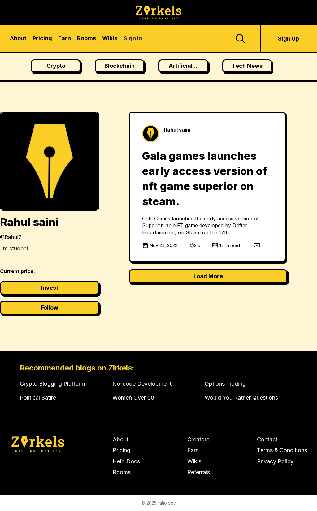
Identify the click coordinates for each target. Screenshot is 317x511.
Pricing (121, 450)
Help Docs (126, 461)
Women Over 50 (133, 397)
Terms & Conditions (282, 450)
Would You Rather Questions (241, 397)
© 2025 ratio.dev (158, 502)
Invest (49, 287)
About (120, 439)
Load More (208, 276)
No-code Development (142, 383)
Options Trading (225, 383)
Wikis (194, 461)
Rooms (122, 472)
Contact (267, 439)
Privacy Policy (275, 461)
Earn (193, 450)
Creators (198, 439)
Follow (49, 307)
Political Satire (38, 397)
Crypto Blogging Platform (52, 383)
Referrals (198, 472)
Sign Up (288, 38)
